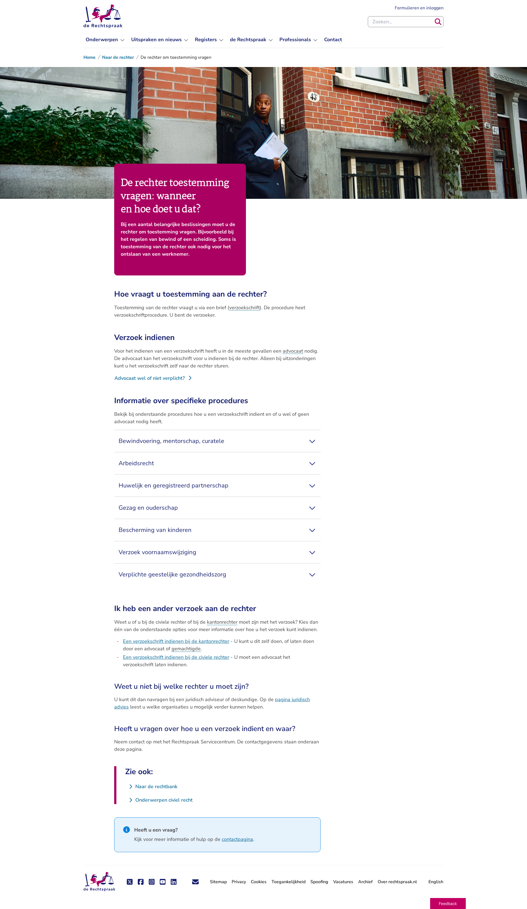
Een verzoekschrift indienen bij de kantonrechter (176, 641)
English (435, 882)
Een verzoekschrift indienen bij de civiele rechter (176, 657)
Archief (365, 882)
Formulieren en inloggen (419, 8)
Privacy (239, 882)
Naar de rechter (118, 57)
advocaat (293, 351)
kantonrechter (222, 622)
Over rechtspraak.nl (397, 882)
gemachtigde (186, 648)
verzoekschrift (244, 307)
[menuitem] (105, 40)
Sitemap (218, 882)
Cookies (259, 882)
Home (89, 57)
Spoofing (319, 882)
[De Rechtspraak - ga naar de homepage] (102, 16)
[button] (448, 903)
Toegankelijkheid (288, 882)
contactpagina (237, 839)
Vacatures (343, 882)
